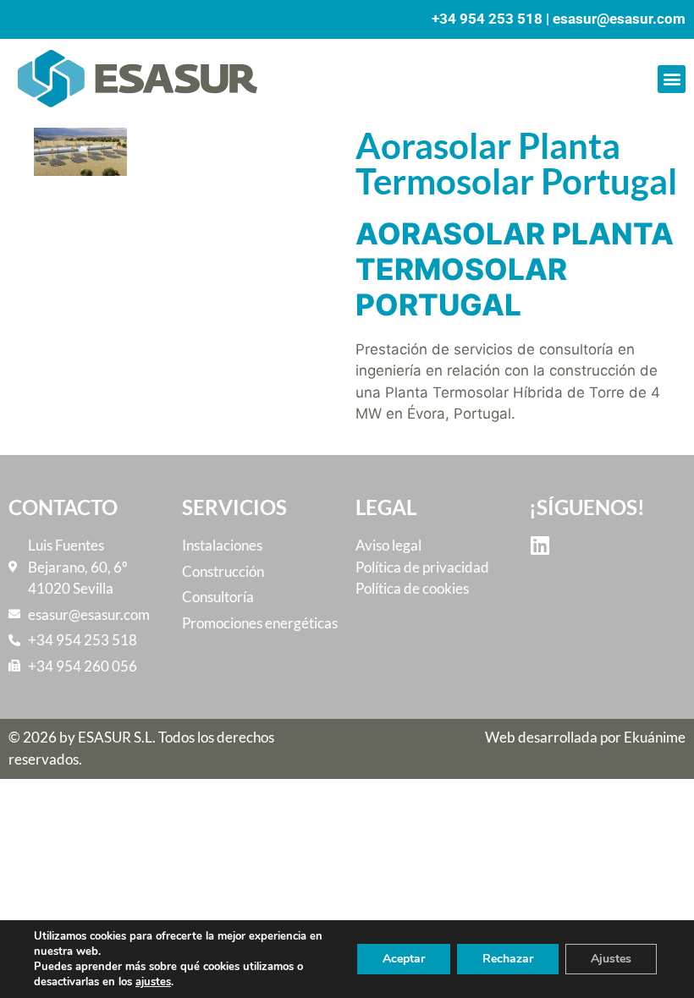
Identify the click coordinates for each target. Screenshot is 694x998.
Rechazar (507, 959)
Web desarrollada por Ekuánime (585, 737)
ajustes (153, 982)
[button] (672, 79)
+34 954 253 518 (487, 18)
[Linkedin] (539, 545)
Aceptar (404, 959)
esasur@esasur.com (619, 18)
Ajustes (611, 959)
